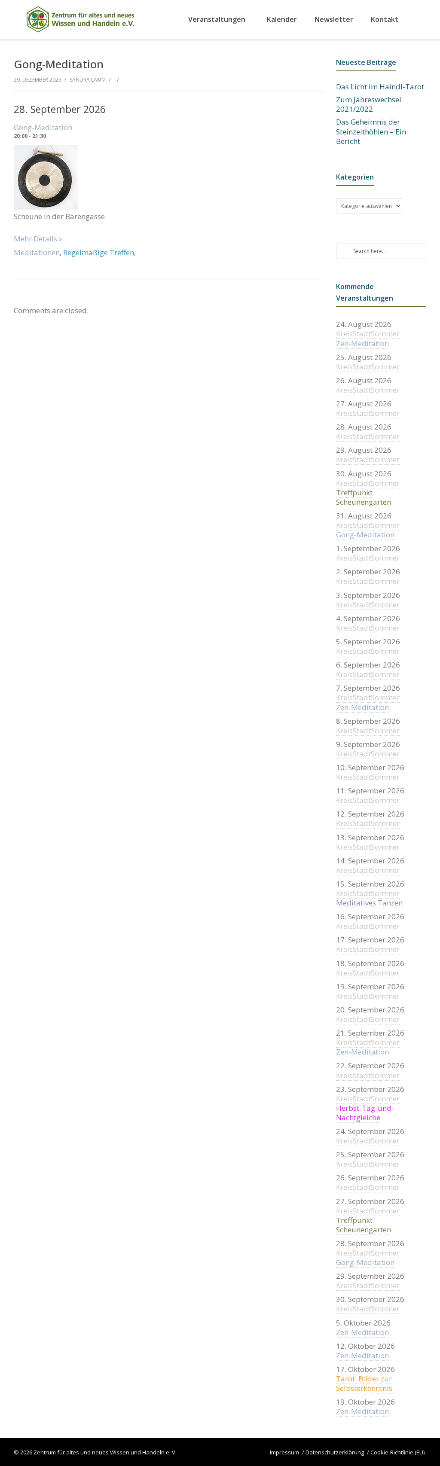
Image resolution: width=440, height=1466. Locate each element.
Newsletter (334, 19)
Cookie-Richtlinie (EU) (397, 1452)
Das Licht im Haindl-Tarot (380, 86)
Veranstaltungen (216, 19)
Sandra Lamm (88, 79)
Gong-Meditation (43, 127)
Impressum (284, 1452)
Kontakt (384, 19)
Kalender (282, 19)
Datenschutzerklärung (335, 1452)
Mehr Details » (38, 239)
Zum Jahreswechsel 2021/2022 (368, 104)
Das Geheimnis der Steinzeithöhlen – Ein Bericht (371, 131)
